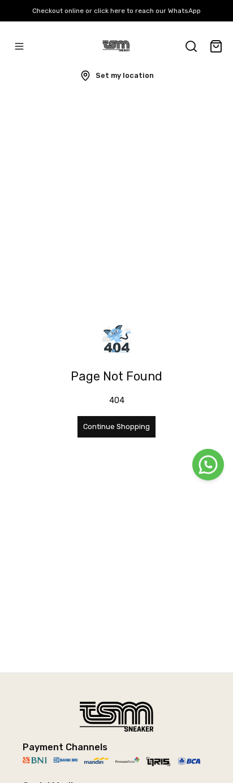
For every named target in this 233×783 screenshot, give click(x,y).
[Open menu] (19, 46)
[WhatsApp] (208, 464)
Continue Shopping (116, 426)
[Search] (191, 46)
